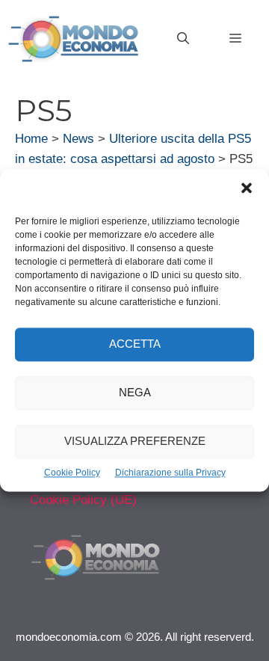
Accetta (135, 344)
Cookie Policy (72, 472)
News (78, 139)
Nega (135, 393)
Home (31, 139)
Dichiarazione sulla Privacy (170, 472)
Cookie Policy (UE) (83, 500)
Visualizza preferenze (134, 441)
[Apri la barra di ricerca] (183, 39)
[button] (246, 190)
